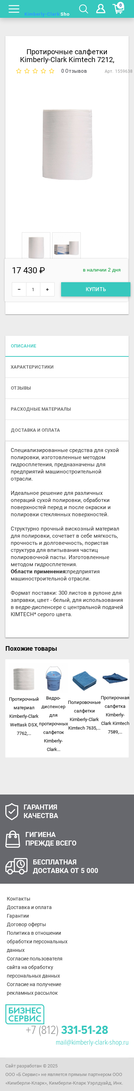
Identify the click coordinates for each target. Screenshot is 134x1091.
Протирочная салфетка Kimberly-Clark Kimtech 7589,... (115, 715)
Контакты (18, 899)
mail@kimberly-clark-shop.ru (92, 1042)
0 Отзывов (74, 71)
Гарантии (18, 916)
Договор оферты (26, 924)
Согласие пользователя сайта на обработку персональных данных (35, 967)
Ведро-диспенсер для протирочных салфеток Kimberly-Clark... (53, 723)
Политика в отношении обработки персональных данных (37, 941)
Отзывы (21, 388)
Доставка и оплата (29, 907)
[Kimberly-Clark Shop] (47, 9)
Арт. (109, 71)
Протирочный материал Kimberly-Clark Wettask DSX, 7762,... (24, 716)
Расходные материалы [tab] (41, 409)
